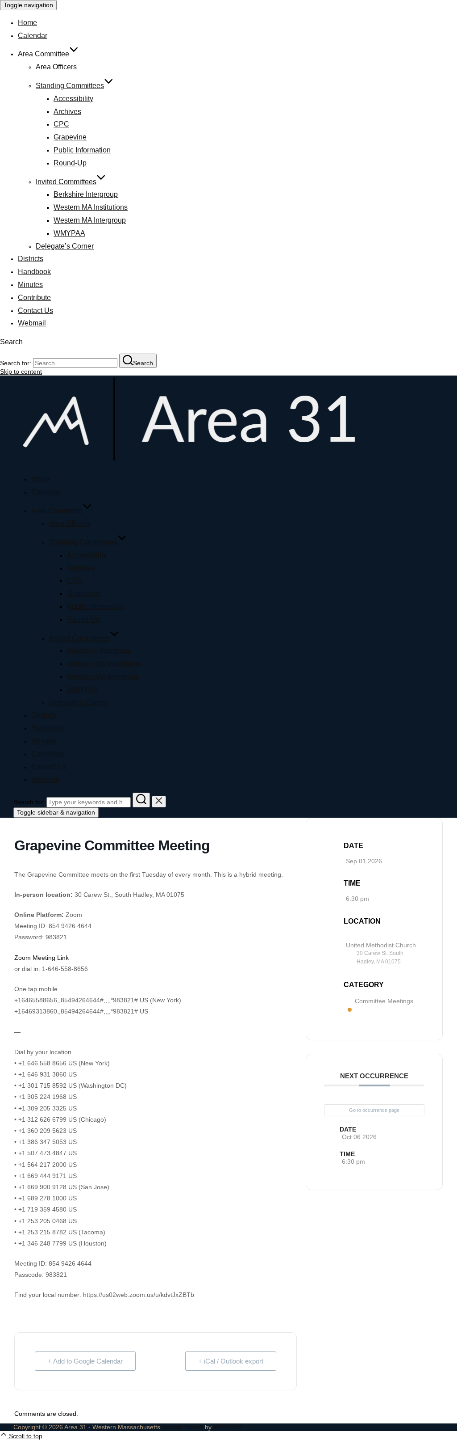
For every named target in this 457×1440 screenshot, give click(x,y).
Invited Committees (66, 182)
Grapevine (70, 137)
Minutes (30, 284)
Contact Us (35, 310)
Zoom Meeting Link (41, 957)
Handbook (34, 271)
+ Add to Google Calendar (85, 1361)
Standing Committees (70, 85)
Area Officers (56, 67)
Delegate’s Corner (65, 246)
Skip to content (21, 371)
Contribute (34, 297)
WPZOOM (227, 1427)
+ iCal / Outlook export (230, 1361)
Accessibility (73, 98)
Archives (67, 111)
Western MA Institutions (91, 207)
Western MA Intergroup (90, 220)
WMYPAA (69, 233)
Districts (30, 258)
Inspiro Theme (182, 1427)
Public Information (82, 150)
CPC (61, 124)
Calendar (32, 35)
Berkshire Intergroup (86, 194)
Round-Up (70, 163)
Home (27, 22)
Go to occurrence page (374, 1110)
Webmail (32, 323)
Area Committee (43, 54)
